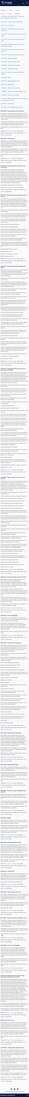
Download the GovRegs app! (7, 1095)
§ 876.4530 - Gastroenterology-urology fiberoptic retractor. (12, 73)
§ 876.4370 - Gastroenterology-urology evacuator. (13, 54)
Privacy (22, 1091)
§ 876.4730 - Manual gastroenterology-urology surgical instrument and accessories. (14, 99)
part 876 (2, 13)
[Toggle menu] (27, 3)
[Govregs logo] (6, 3)
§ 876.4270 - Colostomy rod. (8, 25)
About (13, 1091)
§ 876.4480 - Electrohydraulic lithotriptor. (10, 65)
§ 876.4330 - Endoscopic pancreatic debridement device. (13, 40)
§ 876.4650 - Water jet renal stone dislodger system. (13, 91)
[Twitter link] (11, 1089)
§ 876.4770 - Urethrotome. (7, 103)
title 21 (10, 10)
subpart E (10, 13)
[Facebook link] (14, 1089)
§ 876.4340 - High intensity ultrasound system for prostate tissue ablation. (13, 45)
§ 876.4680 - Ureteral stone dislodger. (10, 95)
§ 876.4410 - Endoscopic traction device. (11, 61)
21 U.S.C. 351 (9, 131)
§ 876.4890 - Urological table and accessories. (12, 107)
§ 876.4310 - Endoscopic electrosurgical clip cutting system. (13, 34)
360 (13, 131)
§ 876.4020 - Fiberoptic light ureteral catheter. (12, 22)
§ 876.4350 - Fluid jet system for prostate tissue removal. (12, 50)
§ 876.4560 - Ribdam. (6, 77)
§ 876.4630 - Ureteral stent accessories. (10, 88)
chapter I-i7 (17, 10)
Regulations (3, 10)
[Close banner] (27, 1095)
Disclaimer (18, 1091)
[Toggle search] (23, 3)
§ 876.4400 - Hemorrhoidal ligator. (9, 58)
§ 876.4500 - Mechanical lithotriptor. (9, 68)
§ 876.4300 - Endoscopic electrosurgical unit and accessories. (12, 29)
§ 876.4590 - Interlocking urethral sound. (10, 81)
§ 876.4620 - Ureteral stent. (7, 84)
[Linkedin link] (17, 1089)
